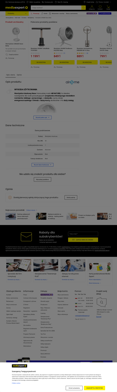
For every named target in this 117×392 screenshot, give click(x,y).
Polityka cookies (16, 383)
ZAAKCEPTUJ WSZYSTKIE (94, 388)
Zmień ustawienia (74, 388)
